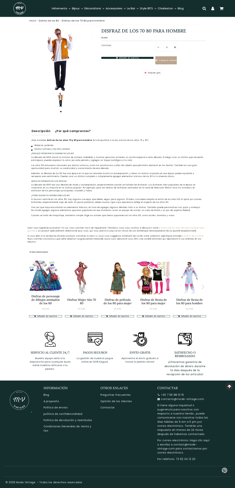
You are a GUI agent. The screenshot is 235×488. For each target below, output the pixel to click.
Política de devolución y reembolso (68, 420)
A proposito (51, 401)
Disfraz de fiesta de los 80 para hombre (189, 301)
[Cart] (221, 8)
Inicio (32, 20)
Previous (32, 286)
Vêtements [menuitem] (59, 8)
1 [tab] (61, 111)
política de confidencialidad (63, 414)
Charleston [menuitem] (165, 8)
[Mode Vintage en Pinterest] (224, 472)
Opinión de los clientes (116, 401)
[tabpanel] (61, 100)
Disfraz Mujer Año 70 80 (81, 301)
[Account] (213, 8)
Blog (46, 395)
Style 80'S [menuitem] (146, 8)
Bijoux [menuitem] (75, 8)
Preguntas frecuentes (115, 395)
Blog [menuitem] (181, 8)
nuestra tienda (183, 413)
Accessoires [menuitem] (114, 8)
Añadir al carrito (47, 316)
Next (203, 286)
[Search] (204, 8)
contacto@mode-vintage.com (182, 399)
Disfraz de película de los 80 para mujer (118, 301)
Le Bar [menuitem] (131, 8)
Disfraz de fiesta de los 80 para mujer (153, 301)
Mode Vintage (25, 482)
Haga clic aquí (199, 440)
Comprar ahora (168, 60)
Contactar (107, 407)
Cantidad (106, 45)
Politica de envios (56, 407)
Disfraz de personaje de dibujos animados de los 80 (45, 299)
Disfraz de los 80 (49, 20)
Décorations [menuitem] (92, 8)
